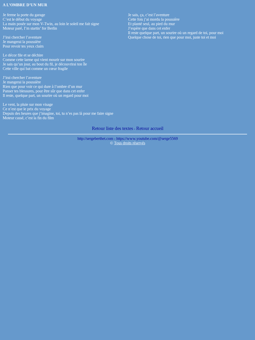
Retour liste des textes (112, 128)
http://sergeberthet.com (95, 138)
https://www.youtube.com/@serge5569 (147, 138)
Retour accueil (149, 128)
